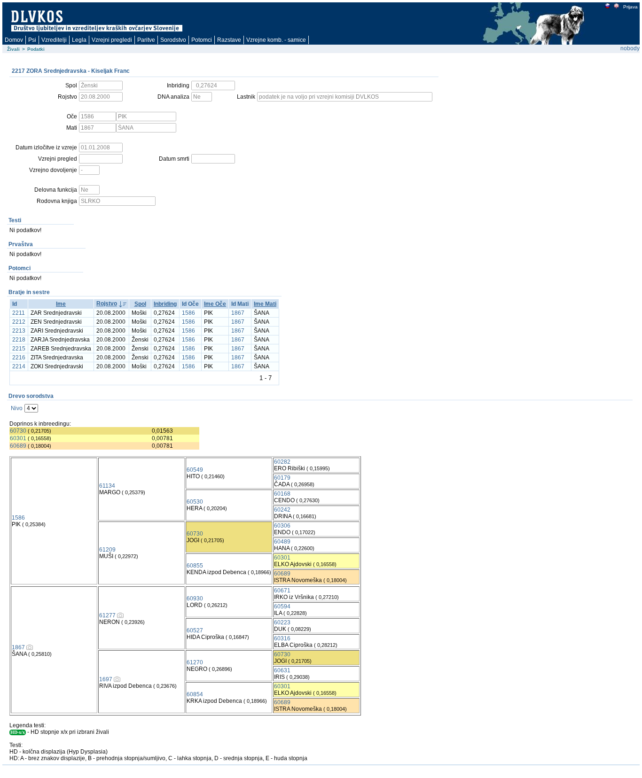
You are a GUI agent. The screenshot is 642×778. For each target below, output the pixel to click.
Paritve (146, 40)
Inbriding (165, 304)
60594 (282, 606)
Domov (14, 40)
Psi (32, 40)
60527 (195, 630)
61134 (107, 485)
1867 (237, 313)
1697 (105, 679)
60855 (195, 565)
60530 (195, 501)
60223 (282, 622)
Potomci (201, 40)
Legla (79, 40)
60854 (195, 694)
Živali (13, 49)
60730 (18, 431)
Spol (140, 304)
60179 (282, 478)
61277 (107, 615)
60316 (282, 638)
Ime (61, 304)
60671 (282, 590)
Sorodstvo (173, 40)
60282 (282, 462)
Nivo (17, 408)
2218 (18, 339)
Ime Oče (215, 304)
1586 (188, 313)
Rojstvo (106, 303)
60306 (282, 525)
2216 (18, 357)
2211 (18, 313)
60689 (18, 446)
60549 (195, 470)
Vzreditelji (54, 40)
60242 (282, 509)
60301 (18, 438)
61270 (195, 662)
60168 (282, 493)
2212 (18, 322)
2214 (18, 366)
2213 (18, 330)
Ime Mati (265, 304)
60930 (195, 598)
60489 (282, 541)
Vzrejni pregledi (112, 40)
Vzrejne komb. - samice (276, 40)
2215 (18, 348)
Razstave (229, 40)
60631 (282, 670)
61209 (107, 549)
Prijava (630, 6)
